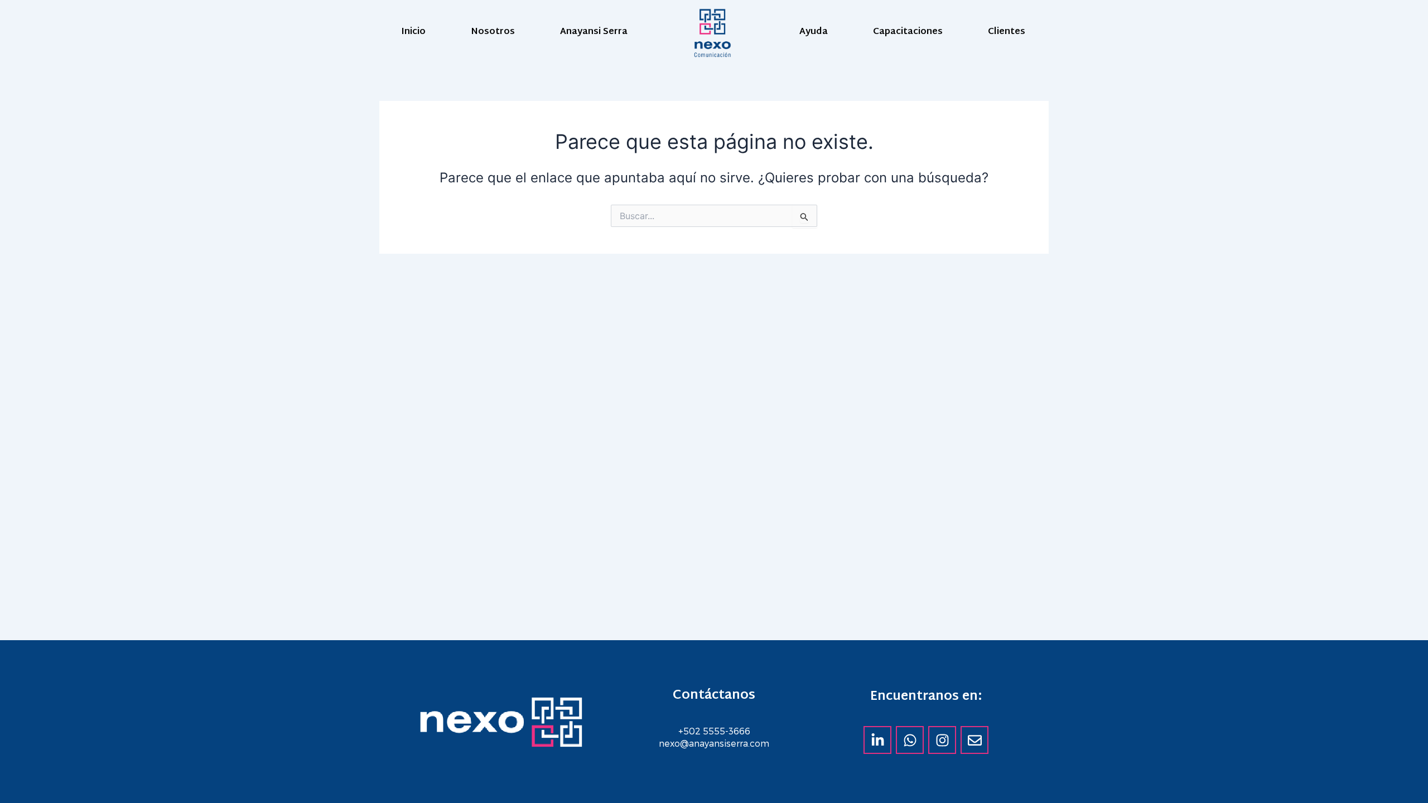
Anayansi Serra (594, 32)
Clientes (1006, 32)
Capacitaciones (908, 32)
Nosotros (493, 32)
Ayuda (813, 32)
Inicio (413, 32)
